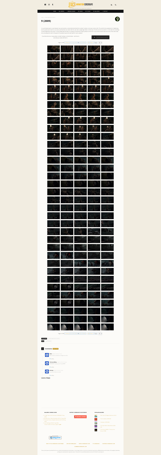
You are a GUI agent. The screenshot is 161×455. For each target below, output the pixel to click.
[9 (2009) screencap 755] (107, 100)
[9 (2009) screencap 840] (107, 235)
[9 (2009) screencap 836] (53, 235)
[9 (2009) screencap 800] (107, 171)
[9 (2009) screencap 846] (53, 251)
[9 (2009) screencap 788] (80, 155)
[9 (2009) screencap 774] (94, 131)
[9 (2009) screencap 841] (53, 243)
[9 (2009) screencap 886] (53, 314)
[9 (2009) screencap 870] (107, 282)
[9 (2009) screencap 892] (67, 322)
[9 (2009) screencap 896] (53, 330)
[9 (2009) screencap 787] (67, 155)
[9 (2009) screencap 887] (67, 314)
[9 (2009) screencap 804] (94, 179)
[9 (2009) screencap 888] (80, 314)
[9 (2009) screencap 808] (80, 187)
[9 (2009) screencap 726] (53, 60)
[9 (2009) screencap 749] (94, 92)
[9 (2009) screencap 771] (53, 131)
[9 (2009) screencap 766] (53, 123)
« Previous (67, 42)
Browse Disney (71, 11)
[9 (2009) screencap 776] (53, 139)
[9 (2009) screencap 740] (107, 76)
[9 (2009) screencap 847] (67, 251)
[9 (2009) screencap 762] (67, 116)
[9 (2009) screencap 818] (80, 203)
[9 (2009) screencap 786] (53, 155)
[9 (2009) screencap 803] (80, 179)
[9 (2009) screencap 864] (94, 274)
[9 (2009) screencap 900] (107, 330)
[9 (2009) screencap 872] (67, 290)
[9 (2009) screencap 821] (53, 211)
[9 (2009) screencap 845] (107, 243)
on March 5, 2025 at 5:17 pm (57, 353)
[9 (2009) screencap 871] (53, 290)
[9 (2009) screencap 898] (80, 330)
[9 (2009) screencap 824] (94, 211)
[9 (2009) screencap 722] (67, 52)
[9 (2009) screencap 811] (53, 195)
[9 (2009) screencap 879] (94, 298)
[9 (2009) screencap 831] (53, 227)
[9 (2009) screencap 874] (94, 290)
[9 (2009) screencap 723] (80, 52)
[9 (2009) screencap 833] (80, 227)
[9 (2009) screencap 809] (94, 187)
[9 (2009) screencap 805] (107, 179)
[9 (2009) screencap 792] (67, 163)
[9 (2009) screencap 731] (53, 68)
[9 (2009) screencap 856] (53, 266)
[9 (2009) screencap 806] (53, 187)
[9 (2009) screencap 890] (107, 314)
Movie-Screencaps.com (84, 443)
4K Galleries (96, 11)
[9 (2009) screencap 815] (107, 195)
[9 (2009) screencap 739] (94, 76)
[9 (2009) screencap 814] (94, 195)
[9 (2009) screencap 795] (107, 163)
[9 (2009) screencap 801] (53, 179)
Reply (64, 353)
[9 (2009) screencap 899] (94, 330)
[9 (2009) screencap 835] (107, 227)
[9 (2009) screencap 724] (94, 52)
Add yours (55, 348)
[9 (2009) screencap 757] (67, 108)
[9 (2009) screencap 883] (80, 306)
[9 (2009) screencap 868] (80, 282)
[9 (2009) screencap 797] (67, 171)
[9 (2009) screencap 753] (80, 100)
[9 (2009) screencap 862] (67, 274)
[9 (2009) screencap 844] (94, 243)
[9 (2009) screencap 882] (67, 306)
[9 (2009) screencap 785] (107, 147)
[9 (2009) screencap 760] (107, 108)
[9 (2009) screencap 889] (94, 314)
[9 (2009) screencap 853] (80, 258)
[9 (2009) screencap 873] (80, 290)
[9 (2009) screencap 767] (67, 123)
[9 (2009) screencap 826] (53, 219)
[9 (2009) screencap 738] (80, 76)
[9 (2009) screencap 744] (94, 84)
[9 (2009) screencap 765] (107, 116)
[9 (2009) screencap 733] (80, 68)
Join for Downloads (71, 443)
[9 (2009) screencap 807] (67, 187)
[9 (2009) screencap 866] (53, 282)
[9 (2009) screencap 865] (107, 274)
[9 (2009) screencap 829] (94, 219)
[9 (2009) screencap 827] (67, 219)
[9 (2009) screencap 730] (107, 60)
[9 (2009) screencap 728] (80, 60)
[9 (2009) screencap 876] (53, 298)
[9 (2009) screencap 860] (107, 266)
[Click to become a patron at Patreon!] (80, 418)
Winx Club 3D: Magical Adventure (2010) (108, 415)
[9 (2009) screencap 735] (107, 68)
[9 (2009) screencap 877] (67, 298)
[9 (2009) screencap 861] (53, 274)
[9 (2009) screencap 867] (67, 282)
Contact (105, 11)
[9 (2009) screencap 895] (107, 322)
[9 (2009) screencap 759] (94, 108)
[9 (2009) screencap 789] (94, 155)
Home (54, 11)
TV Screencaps (96, 443)
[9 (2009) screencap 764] (94, 116)
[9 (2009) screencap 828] (80, 219)
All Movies (61, 11)
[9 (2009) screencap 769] (94, 123)
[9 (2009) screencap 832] (67, 227)
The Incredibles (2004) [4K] (105, 418)
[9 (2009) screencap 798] (80, 171)
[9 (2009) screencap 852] (67, 258)
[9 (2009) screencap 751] (53, 100)
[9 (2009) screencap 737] (67, 76)
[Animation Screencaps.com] (80, 4)
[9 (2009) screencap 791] (53, 163)
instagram (50, 4)
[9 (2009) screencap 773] (80, 131)
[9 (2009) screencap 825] (107, 211)
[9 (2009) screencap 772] (67, 131)
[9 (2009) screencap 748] (80, 92)
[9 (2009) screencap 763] (80, 116)
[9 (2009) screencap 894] (94, 322)
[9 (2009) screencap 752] (67, 100)
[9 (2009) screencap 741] (53, 84)
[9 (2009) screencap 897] (67, 330)
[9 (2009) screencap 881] (53, 306)
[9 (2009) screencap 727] (67, 60)
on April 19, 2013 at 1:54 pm (58, 370)
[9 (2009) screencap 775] (107, 131)
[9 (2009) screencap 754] (94, 100)
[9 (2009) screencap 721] (53, 52)
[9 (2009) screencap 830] (107, 219)
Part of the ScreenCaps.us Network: (55, 443)
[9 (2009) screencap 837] (67, 235)
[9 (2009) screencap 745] (107, 84)
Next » (91, 42)
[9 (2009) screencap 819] (94, 203)
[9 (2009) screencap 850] (107, 251)
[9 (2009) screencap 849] (94, 251)
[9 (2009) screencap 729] (94, 60)
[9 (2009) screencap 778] (80, 139)
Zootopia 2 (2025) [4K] (104, 422)
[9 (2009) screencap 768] (80, 123)
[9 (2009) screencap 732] (67, 68)
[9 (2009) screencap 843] (80, 243)
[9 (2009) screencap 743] (80, 84)
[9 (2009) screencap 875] (107, 290)
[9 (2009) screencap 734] (94, 68)
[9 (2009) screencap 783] (80, 147)
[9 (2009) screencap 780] (107, 139)
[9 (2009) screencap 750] (107, 92)
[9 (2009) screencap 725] (107, 52)
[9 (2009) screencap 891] (53, 322)
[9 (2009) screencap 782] (67, 147)
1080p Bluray (48, 341)
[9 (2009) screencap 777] (67, 139)
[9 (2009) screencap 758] (80, 108)
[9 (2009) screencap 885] (107, 306)
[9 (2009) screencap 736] (53, 76)
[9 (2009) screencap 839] (94, 235)
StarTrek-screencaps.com (108, 443)
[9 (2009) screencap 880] (107, 298)
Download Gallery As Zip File (102, 37)
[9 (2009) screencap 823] (80, 211)
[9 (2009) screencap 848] (80, 251)
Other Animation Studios (53, 338)
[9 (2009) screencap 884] (94, 306)
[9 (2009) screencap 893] (80, 322)
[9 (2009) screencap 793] (80, 163)
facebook (46, 4)
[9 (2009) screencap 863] (80, 274)
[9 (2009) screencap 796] (53, 171)
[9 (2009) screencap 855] (107, 258)
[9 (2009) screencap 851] (53, 258)
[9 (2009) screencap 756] (53, 108)
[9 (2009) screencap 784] (94, 147)
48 (88, 42)
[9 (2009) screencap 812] (67, 195)
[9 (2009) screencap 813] (80, 195)
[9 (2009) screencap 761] (53, 116)
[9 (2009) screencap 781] (53, 147)
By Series (80, 11)
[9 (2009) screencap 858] (80, 266)
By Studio (87, 11)
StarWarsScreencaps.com (80, 446)
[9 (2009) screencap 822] (67, 211)
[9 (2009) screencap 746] (53, 92)
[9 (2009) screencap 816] (53, 203)
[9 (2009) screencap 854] (94, 258)
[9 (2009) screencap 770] (107, 123)
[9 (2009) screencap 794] (94, 163)
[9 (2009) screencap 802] (67, 179)
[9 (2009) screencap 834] (94, 227)
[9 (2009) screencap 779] (94, 139)
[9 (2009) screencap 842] (67, 243)
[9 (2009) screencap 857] (67, 266)
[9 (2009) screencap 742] (67, 84)
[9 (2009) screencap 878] (80, 298)
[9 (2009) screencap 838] (80, 235)
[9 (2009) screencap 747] (67, 92)
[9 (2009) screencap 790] (107, 155)
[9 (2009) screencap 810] (107, 187)
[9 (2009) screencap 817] (67, 203)
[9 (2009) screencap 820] (107, 203)
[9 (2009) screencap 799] (94, 171)
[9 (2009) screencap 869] (94, 282)
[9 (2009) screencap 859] (94, 266)
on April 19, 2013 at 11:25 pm (62, 362)
